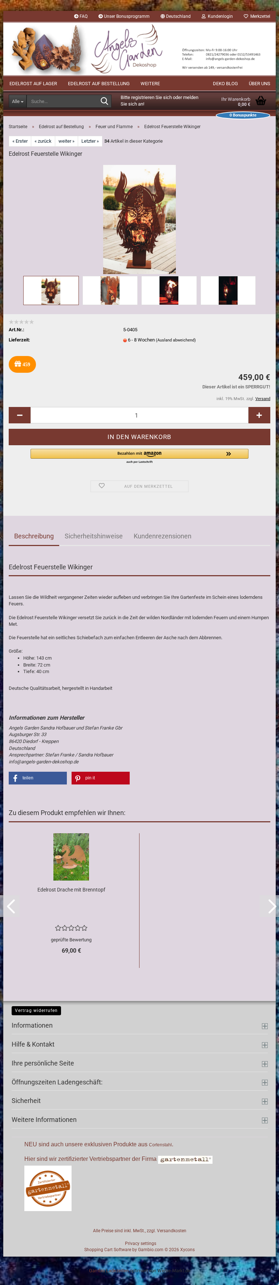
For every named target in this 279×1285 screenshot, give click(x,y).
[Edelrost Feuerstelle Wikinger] (139, 219)
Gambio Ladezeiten (109, 1270)
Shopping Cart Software (107, 1249)
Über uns (259, 83)
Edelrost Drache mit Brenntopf (71, 890)
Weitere (150, 83)
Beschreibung (34, 536)
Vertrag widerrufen (36, 1010)
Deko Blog (225, 83)
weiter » (66, 141)
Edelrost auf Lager (33, 83)
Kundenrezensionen (162, 536)
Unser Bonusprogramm (126, 16)
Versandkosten (171, 1230)
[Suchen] (105, 101)
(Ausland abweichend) (176, 340)
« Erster (20, 141)
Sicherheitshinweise (94, 536)
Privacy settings (140, 1243)
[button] (175, 16)
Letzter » (90, 141)
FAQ (83, 16)
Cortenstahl (160, 1144)
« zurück (43, 141)
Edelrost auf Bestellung (99, 83)
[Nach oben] (259, 1274)
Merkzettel (259, 16)
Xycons (187, 1249)
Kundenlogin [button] (219, 16)
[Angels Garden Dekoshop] (139, 49)
